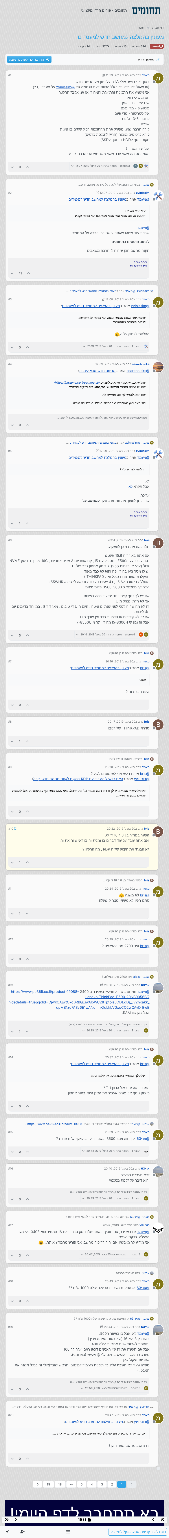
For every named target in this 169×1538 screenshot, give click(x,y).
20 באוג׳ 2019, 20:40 (118, 1168)
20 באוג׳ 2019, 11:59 (119, 75)
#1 (9, 75)
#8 (10, 721)
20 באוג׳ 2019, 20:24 (119, 888)
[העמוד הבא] (37, 1483)
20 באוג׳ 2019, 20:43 (119, 1280)
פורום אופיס (140, 262)
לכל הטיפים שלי (138, 266)
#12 (10, 939)
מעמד (145, 75)
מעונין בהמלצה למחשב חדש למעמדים (97, 199)
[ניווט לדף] (71, 1483)
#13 (10, 984)
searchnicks (140, 364)
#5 (10, 451)
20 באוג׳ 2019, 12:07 (113, 192)
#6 (10, 540)
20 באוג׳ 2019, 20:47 (119, 1414)
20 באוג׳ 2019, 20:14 (121, 540)
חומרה (155, 46)
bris (146, 540)
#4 (10, 364)
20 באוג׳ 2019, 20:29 (119, 939)
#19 (10, 1326)
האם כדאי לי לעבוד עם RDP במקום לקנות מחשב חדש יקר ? (78, 779)
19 (48, 1484)
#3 (10, 299)
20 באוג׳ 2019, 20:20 (119, 767)
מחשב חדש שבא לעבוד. (97, 370)
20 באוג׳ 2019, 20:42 (117, 1224)
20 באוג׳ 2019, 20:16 (119, 661)
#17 (10, 1224)
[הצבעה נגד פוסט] (12, 166)
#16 (10, 1168)
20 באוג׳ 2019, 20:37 (119, 1057)
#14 (10, 1057)
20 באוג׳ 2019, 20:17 (121, 721)
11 (20, 273)
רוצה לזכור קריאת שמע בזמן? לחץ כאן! (137, 1531)
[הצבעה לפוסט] (28, 166)
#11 (10, 888)
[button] (68, 1531)
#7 (9, 661)
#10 (10, 828)
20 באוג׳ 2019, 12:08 (119, 299)
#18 (10, 1280)
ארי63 (145, 984)
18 (60, 1484)
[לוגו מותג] (146, 10)
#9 (10, 767)
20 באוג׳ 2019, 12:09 (109, 364)
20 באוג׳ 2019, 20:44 (118, 1326)
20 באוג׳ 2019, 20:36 (118, 984)
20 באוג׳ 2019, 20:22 (121, 828)
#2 (10, 192)
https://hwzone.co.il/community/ (77, 382)
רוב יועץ (144, 1224)
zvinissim (142, 192)
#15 (10, 1131)
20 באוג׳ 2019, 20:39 (119, 1131)
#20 (10, 1414)
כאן (130, 486)
